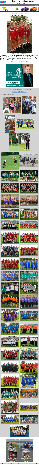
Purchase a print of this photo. (19, 61)
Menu (36, 5)
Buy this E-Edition (19, 92)
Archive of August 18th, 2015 (19, 89)
